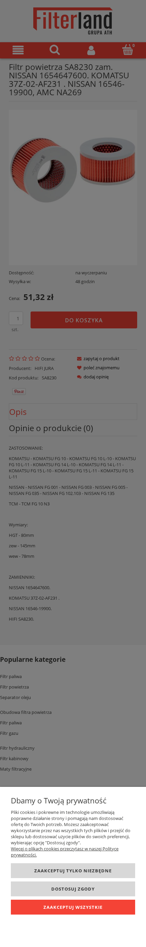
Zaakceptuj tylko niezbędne (73, 871)
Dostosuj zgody (73, 889)
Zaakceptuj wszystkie (73, 907)
